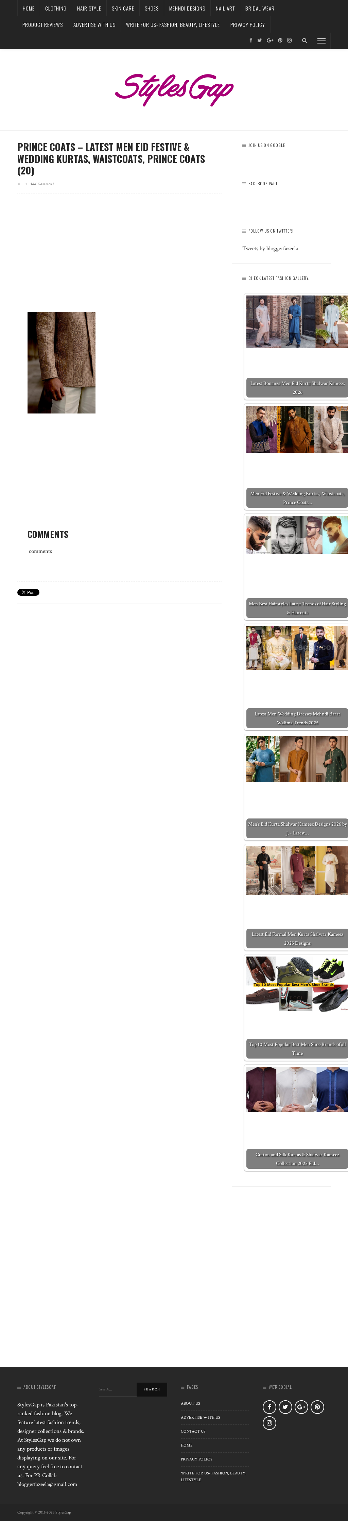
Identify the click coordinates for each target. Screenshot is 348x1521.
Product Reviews (42, 24)
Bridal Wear (260, 8)
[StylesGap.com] (174, 87)
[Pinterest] (280, 40)
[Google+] (270, 40)
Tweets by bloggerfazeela (270, 248)
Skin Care (123, 8)
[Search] (304, 41)
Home (29, 8)
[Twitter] (259, 40)
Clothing (56, 8)
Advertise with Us (94, 24)
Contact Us (193, 1431)
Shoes (152, 8)
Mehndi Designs (187, 8)
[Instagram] (289, 40)
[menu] (321, 41)
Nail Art (225, 8)
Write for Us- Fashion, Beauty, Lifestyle (173, 24)
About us (190, 1403)
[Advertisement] (120, 258)
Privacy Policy (247, 24)
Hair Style (89, 8)
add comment (42, 183)
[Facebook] (251, 40)
